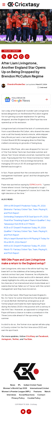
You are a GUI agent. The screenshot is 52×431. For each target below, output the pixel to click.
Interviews (11, 394)
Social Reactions (26, 394)
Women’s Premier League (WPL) (16, 391)
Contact (41, 394)
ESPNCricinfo (36, 184)
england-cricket (11, 51)
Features (38, 391)
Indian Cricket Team (33, 385)
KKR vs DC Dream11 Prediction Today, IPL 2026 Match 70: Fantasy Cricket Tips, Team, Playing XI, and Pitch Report (25, 249)
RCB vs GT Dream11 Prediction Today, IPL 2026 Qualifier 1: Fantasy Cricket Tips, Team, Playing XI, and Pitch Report (26, 231)
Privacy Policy (18, 398)
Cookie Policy (33, 398)
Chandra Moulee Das (16, 84)
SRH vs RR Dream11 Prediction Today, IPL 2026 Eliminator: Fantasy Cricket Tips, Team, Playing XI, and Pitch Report (26, 209)
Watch (47, 391)
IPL (19, 385)
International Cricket (39, 388)
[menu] (3, 4)
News (12, 385)
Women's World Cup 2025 (15, 388)
